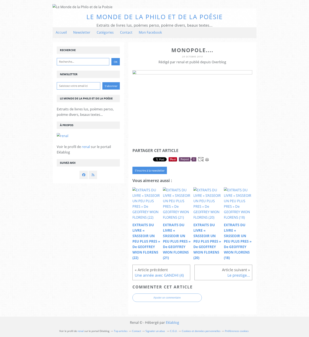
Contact (126, 32)
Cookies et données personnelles (201, 331)
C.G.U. (173, 331)
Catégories (105, 32)
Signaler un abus (155, 331)
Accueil (61, 32)
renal (86, 146)
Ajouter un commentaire (167, 297)
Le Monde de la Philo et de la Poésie (154, 16)
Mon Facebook (150, 32)
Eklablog (172, 322)
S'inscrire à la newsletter (150, 170)
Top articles (121, 331)
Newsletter (81, 32)
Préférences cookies (237, 331)
